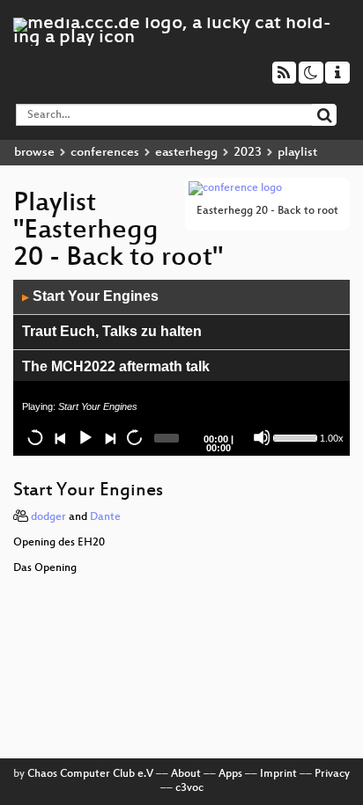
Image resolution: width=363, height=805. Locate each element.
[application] (181, 368)
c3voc (189, 788)
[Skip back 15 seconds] (35, 437)
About (186, 774)
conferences (104, 152)
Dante (105, 517)
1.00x (332, 438)
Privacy (332, 774)
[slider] (294, 436)
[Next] (109, 437)
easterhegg (186, 152)
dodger (48, 517)
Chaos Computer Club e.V (90, 774)
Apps (230, 774)
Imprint (278, 774)
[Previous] (60, 437)
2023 (247, 152)
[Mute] (262, 437)
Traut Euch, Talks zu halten (112, 331)
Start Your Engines (90, 296)
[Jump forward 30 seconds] (134, 437)
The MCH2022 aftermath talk (116, 366)
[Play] (85, 437)
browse (34, 152)
